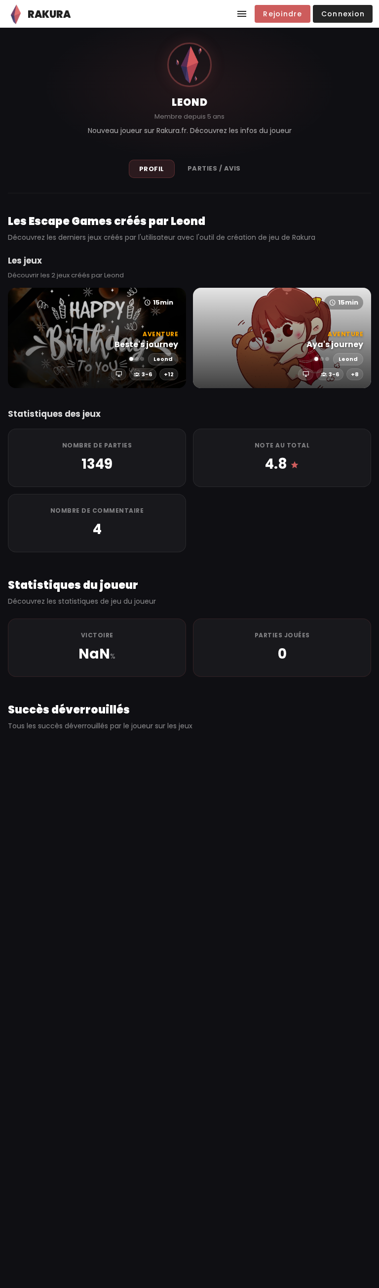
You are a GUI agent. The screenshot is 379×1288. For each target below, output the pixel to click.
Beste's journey (146, 344)
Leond (163, 359)
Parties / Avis (214, 168)
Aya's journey (334, 344)
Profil (151, 169)
